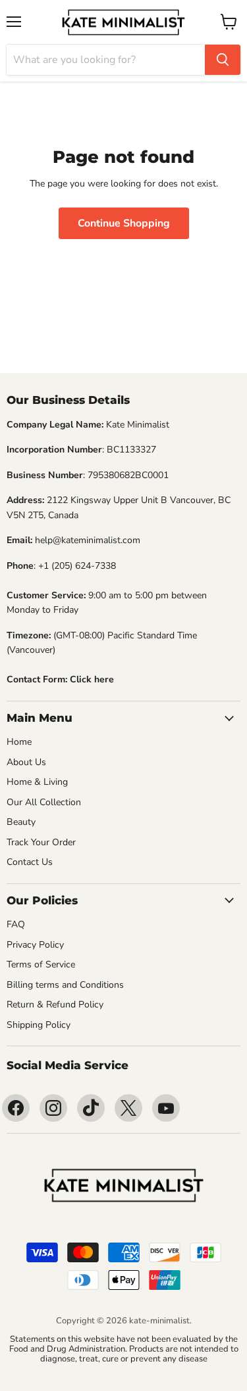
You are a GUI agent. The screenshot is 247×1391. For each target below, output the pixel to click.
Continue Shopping (124, 223)
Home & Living (37, 782)
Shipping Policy (38, 1025)
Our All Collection (44, 802)
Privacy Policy (35, 944)
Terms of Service (41, 964)
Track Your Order (41, 842)
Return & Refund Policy (55, 1004)
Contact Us (30, 862)
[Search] (222, 60)
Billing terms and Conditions (65, 985)
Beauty (21, 822)
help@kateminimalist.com (87, 540)
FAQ (16, 924)
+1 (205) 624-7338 (77, 566)
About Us (26, 762)
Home (19, 742)
